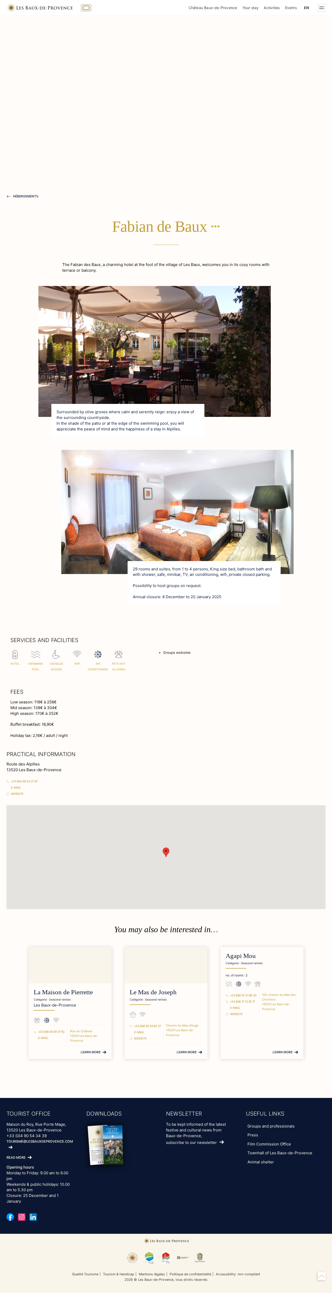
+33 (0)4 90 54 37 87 (24, 781)
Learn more (91, 1052)
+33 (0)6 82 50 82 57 (147, 1026)
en (306, 7)
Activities (272, 7)
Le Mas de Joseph (153, 992)
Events (291, 7)
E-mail (16, 787)
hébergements (25, 196)
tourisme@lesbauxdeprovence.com (39, 1141)
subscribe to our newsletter (191, 1142)
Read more (16, 1158)
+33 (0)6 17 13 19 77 (242, 1001)
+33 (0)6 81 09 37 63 (51, 1032)
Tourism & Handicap (118, 1274)
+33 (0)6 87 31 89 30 (243, 995)
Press (252, 1134)
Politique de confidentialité (190, 1274)
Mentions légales (152, 1274)
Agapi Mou (241, 955)
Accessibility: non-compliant (238, 1274)
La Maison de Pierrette (63, 992)
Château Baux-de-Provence (213, 7)
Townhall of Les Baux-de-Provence (279, 1152)
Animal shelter (260, 1161)
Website (17, 794)
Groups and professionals (271, 1126)
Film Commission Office (269, 1144)
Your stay (251, 7)
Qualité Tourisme (85, 1274)
